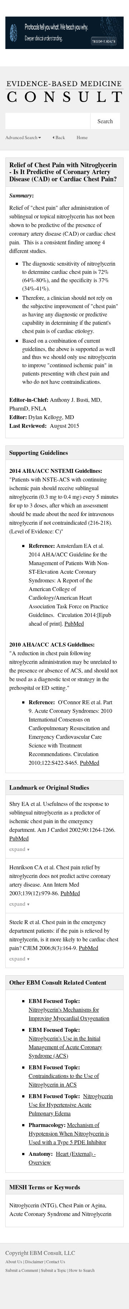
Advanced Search (21, 137)
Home (82, 137)
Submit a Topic (53, 1270)
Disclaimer (34, 1261)
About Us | (15, 1261)
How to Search (82, 1270)
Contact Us (55, 1261)
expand (19, 848)
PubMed (19, 838)
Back (59, 137)
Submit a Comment (21, 1270)
